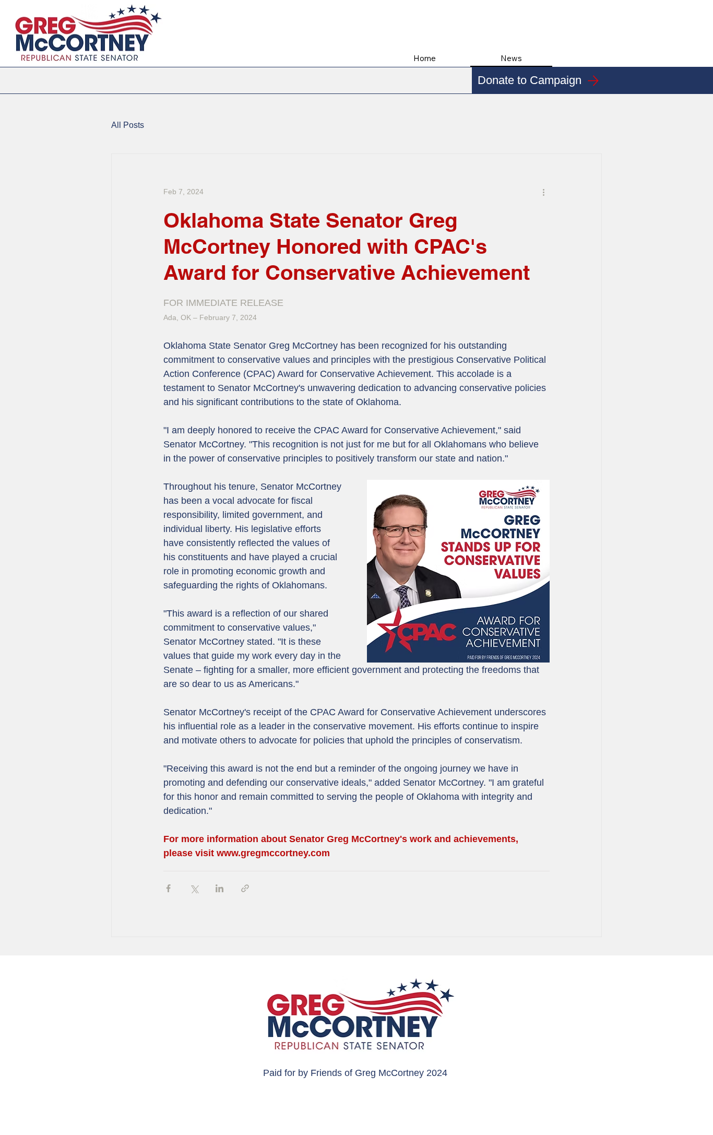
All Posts (127, 125)
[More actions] (543, 191)
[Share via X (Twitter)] (194, 888)
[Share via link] (245, 888)
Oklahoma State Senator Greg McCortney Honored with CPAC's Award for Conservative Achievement (346, 246)
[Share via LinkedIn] (219, 888)
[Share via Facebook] (168, 888)
